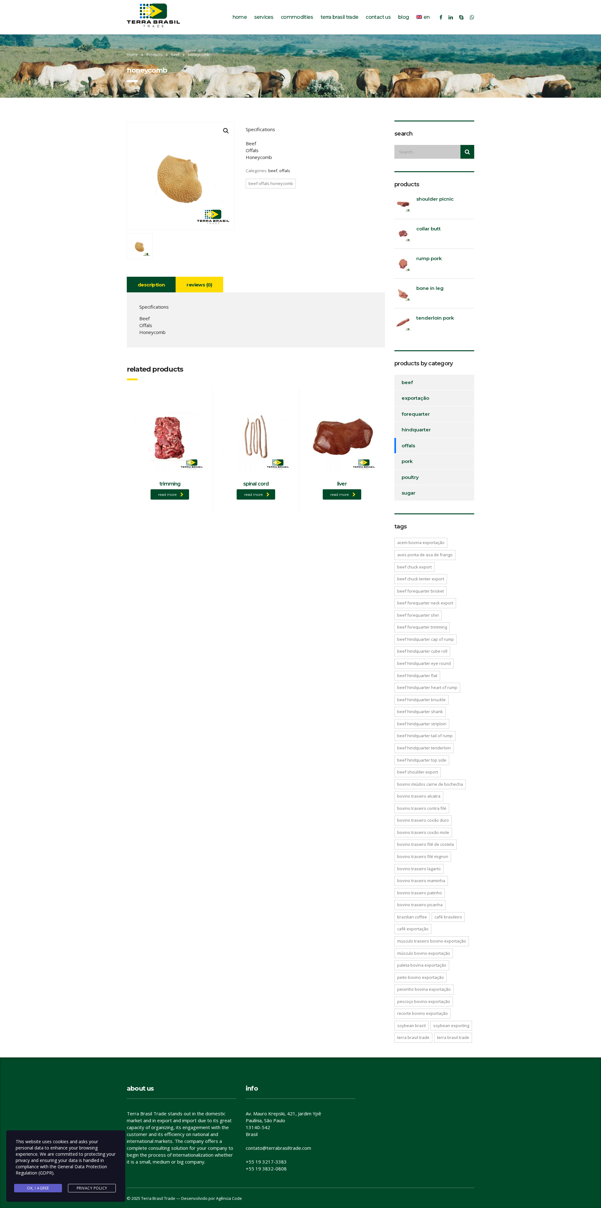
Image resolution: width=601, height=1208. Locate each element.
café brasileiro (448, 917)
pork (407, 461)
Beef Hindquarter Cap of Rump (425, 639)
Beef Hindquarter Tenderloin (424, 748)
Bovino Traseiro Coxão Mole (423, 832)
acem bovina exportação (420, 542)
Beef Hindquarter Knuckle (421, 699)
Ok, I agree (38, 1188)
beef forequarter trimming (422, 627)
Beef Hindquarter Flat (417, 675)
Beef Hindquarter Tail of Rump (425, 735)
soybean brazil (411, 1025)
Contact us (378, 17)
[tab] (151, 284)
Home (132, 54)
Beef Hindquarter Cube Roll (422, 651)
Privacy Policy (92, 1188)
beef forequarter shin (418, 615)
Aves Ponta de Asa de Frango (425, 555)
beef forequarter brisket (420, 591)
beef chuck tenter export (420, 579)
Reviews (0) (199, 285)
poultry (410, 477)
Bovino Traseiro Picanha (420, 904)
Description (151, 285)
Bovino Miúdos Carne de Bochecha (430, 784)
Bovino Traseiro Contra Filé (421, 808)
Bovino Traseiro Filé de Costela (425, 844)
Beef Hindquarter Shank (420, 711)
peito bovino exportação (420, 977)
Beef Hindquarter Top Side (421, 760)
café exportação (413, 929)
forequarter (416, 414)
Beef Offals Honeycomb (271, 183)
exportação (415, 398)
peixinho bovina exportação (424, 989)
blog (403, 17)
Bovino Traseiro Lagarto (419, 868)
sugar (408, 493)
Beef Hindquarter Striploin (421, 724)
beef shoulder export (417, 772)
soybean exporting (451, 1025)
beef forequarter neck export (425, 603)
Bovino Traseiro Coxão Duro (423, 820)
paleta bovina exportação (421, 965)
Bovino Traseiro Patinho (419, 893)
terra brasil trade (413, 1037)
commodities (297, 17)
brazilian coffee (412, 917)
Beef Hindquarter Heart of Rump (427, 687)
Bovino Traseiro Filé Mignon (422, 856)
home (240, 17)
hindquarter (416, 430)
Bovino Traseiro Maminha (421, 880)
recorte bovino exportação (422, 1013)
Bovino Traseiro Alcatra (418, 796)
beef (272, 170)
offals (284, 170)
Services (263, 17)
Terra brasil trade (339, 17)
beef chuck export (414, 567)
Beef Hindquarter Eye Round (424, 663)
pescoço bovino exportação (423, 1001)
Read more (167, 494)
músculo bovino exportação (423, 953)
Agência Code (229, 1198)
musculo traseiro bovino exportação (431, 941)
